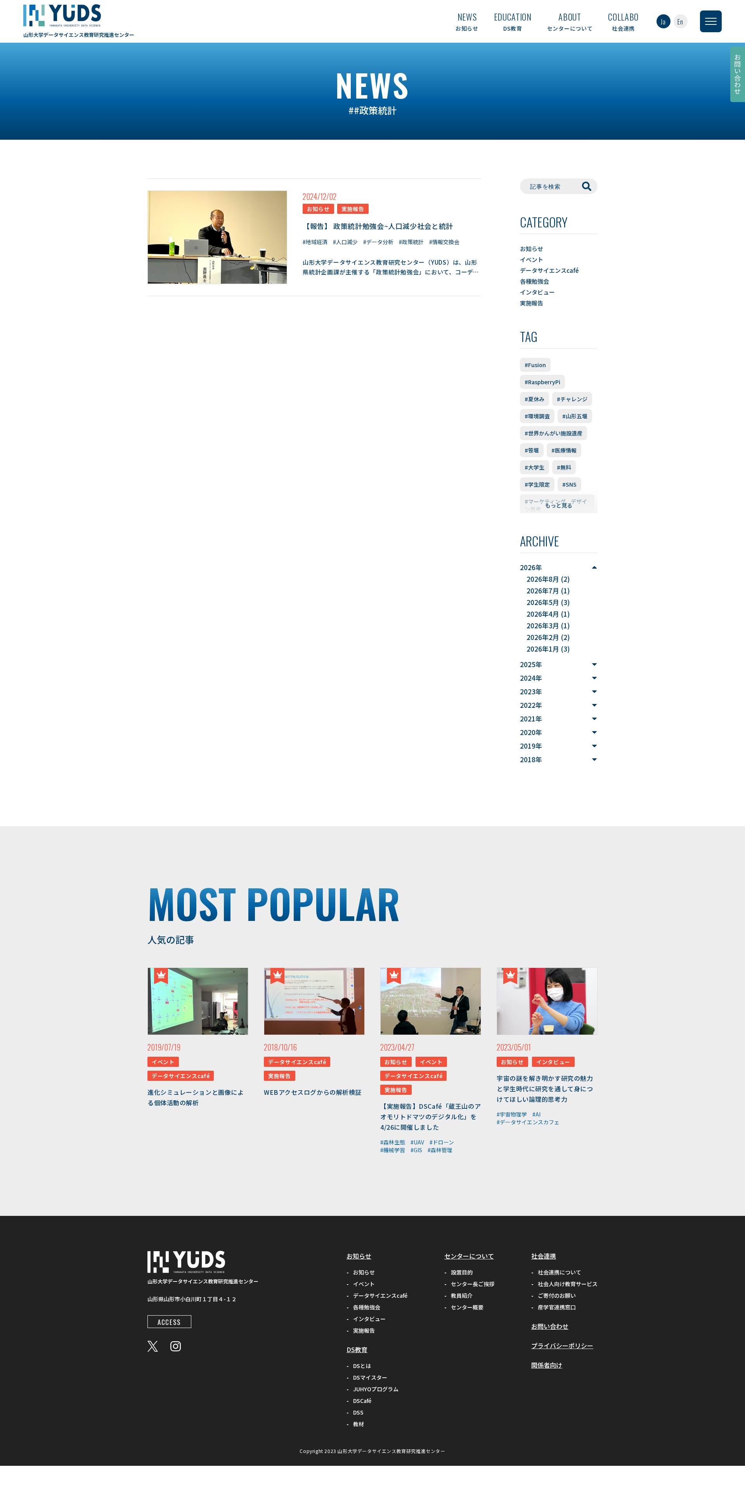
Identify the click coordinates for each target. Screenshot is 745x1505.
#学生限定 (537, 484)
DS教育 (513, 21)
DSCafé (362, 1400)
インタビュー (537, 292)
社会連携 (623, 21)
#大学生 (534, 467)
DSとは (362, 1366)
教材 (358, 1424)
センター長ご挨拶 (472, 1284)
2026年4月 (543, 614)
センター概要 (467, 1307)
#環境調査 (537, 416)
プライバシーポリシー (562, 1345)
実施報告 (531, 303)
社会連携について (559, 1272)
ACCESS (169, 1322)
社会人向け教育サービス (568, 1284)
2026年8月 (543, 579)
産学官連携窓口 (557, 1307)
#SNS (569, 484)
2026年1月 (543, 649)
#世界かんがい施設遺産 (553, 433)
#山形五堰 (574, 416)
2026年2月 (543, 637)
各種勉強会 (534, 281)
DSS (358, 1412)
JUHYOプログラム (375, 1389)
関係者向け (546, 1365)
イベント (531, 259)
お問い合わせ (738, 74)
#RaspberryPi (542, 382)
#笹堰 (532, 450)
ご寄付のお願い (557, 1295)
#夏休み (534, 399)
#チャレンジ (572, 399)
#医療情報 (564, 450)
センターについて (570, 21)
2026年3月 (543, 625)
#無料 (564, 467)
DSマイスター (370, 1377)
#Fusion (535, 365)
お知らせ (467, 21)
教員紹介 (462, 1295)
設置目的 (462, 1272)
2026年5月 (543, 602)
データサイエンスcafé (549, 270)
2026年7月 (543, 590)
